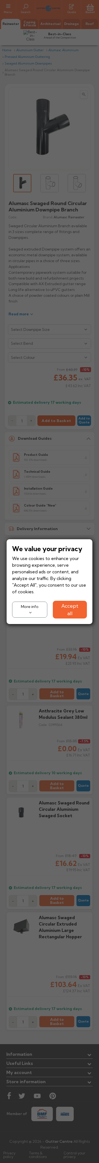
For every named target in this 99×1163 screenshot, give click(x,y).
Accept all (69, 609)
